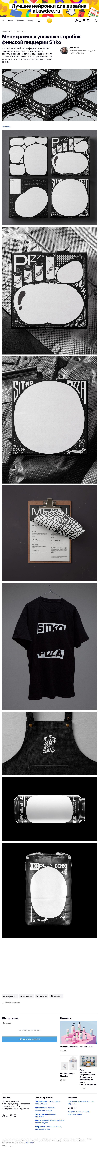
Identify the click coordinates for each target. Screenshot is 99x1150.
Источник (6, 127)
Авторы (31, 21)
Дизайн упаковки (12, 1003)
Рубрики (20, 21)
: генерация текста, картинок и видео (48, 1128)
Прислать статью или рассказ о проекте (80, 1103)
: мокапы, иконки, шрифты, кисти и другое (49, 1121)
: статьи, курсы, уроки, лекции (47, 1103)
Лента (10, 21)
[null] (10, 996)
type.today (29, 1142)
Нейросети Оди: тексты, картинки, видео (78, 1113)
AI (3, 21)
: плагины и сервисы (45, 1115)
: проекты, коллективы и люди (45, 1109)
